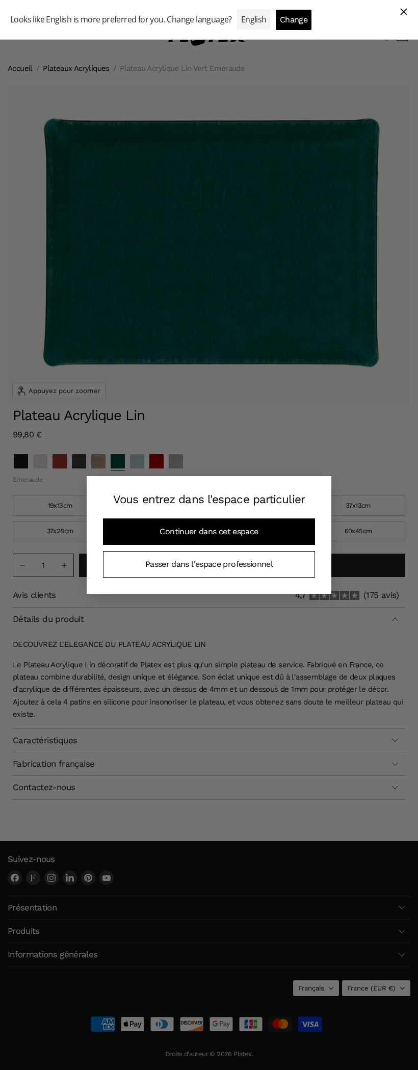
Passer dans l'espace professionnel (209, 564)
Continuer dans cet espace (209, 531)
